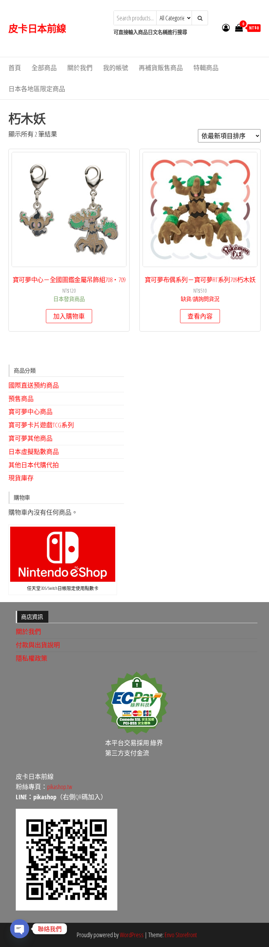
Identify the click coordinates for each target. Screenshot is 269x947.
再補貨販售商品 (161, 68)
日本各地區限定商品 (36, 89)
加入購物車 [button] (69, 316)
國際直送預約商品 (33, 385)
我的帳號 (115, 68)
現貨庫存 (21, 478)
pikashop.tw (59, 786)
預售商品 (21, 398)
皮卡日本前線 (37, 28)
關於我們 (79, 68)
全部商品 (44, 68)
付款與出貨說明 (38, 645)
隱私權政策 (31, 658)
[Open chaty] (19, 928)
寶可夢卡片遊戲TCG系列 (41, 425)
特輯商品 (206, 68)
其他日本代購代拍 (33, 465)
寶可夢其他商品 (30, 438)
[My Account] (226, 27)
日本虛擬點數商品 (33, 451)
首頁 (14, 68)
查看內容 (200, 316)
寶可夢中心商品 (30, 411)
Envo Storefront (181, 935)
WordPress (132, 935)
